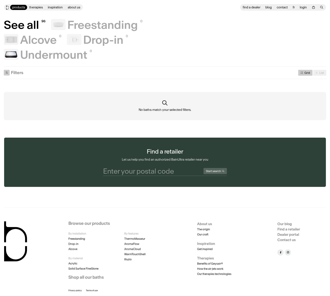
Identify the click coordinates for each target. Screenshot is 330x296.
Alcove (72, 249)
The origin (203, 229)
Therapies (36, 7)
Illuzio (128, 259)
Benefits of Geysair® (210, 263)
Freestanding (76, 238)
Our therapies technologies (214, 274)
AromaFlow (131, 244)
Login (303, 7)
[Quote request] (313, 7)
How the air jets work (210, 268)
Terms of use (92, 290)
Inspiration (55, 7)
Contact (282, 7)
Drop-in (73, 244)
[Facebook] (280, 252)
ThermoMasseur (134, 238)
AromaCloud (132, 249)
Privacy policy (75, 290)
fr (294, 7)
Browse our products (89, 223)
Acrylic (72, 263)
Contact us (286, 240)
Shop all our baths (86, 277)
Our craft (202, 234)
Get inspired (205, 249)
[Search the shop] (321, 7)
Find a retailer (288, 229)
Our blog (284, 224)
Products (18, 7)
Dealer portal (288, 234)
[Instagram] (288, 252)
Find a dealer (251, 7)
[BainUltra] (7, 7)
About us (74, 7)
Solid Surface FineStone (83, 268)
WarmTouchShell (135, 254)
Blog (268, 7)
